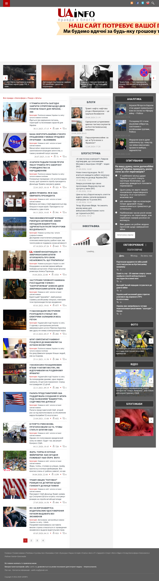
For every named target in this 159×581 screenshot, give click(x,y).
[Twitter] (142, 3)
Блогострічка (90, 153)
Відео (134, 364)
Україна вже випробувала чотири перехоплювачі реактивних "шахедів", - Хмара (134, 308)
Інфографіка (91, 226)
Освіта (84, 553)
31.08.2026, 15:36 (83, 191)
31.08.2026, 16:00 (83, 169)
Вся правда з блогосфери (14, 98)
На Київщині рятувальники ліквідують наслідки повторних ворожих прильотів (134, 351)
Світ (56, 553)
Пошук (30, 98)
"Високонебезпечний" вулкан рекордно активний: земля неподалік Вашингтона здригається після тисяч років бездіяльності (47, 224)
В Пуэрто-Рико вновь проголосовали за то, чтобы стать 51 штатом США (46, 427)
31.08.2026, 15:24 (83, 202)
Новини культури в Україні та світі (51, 264)
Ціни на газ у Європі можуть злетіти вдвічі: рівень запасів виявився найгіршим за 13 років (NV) (93, 197)
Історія (77, 553)
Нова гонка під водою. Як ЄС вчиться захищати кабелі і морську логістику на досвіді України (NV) (92, 175)
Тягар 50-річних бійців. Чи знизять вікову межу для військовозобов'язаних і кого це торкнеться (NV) (92, 209)
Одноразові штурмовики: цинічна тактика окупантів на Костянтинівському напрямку (97, 126)
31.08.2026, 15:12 (83, 216)
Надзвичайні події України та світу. (51, 323)
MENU (6, 3)
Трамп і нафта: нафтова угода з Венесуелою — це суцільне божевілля (97, 111)
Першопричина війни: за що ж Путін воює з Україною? (96, 140)
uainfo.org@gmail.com (39, 570)
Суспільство (39, 553)
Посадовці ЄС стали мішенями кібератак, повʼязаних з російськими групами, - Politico (140, 126)
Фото (134, 324)
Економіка (50, 553)
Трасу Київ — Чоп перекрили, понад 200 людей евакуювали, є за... (133, 84)
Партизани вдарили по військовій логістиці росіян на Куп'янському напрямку (131, 264)
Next (154, 78)
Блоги (91, 102)
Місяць (134, 256)
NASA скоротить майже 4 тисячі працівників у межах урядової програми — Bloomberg (48, 137)
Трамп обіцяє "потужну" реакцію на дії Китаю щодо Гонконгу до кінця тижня (45, 483)
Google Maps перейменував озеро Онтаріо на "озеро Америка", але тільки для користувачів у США (135, 390)
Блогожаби (134, 403)
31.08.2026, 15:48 (83, 180)
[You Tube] (147, 3)
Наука (71, 553)
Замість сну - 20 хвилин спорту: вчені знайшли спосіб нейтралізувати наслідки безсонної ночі (133, 276)
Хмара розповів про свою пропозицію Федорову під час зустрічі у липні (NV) (90, 186)
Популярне (134, 249)
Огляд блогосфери (130, 553)
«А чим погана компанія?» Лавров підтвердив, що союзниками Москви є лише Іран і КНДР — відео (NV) (92, 163)
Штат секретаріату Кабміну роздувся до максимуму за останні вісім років (46, 342)
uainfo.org (33, 567)
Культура (63, 553)
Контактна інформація (21, 570)
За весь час (146, 256)
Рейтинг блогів (10, 556)
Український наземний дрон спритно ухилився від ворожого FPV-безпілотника (133, 296)
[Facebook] (137, 3)
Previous (5, 78)
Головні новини (18, 553)
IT (94, 553)
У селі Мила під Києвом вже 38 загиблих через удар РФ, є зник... (19, 84)
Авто (90, 553)
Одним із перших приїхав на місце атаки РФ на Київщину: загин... (94, 84)
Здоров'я (100, 553)
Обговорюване (133, 244)
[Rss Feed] (131, 3)
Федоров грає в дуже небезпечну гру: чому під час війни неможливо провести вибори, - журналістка (140, 145)
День (121, 256)
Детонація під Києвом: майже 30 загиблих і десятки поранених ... (57, 84)
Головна (8, 553)
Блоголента (143, 553)
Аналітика (134, 99)
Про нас (8, 570)
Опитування (134, 160)
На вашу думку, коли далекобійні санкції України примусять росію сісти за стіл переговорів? (134, 169)
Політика (29, 553)
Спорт (108, 553)
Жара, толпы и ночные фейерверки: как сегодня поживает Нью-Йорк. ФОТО (45, 455)
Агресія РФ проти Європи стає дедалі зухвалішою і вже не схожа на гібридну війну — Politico (141, 109)
